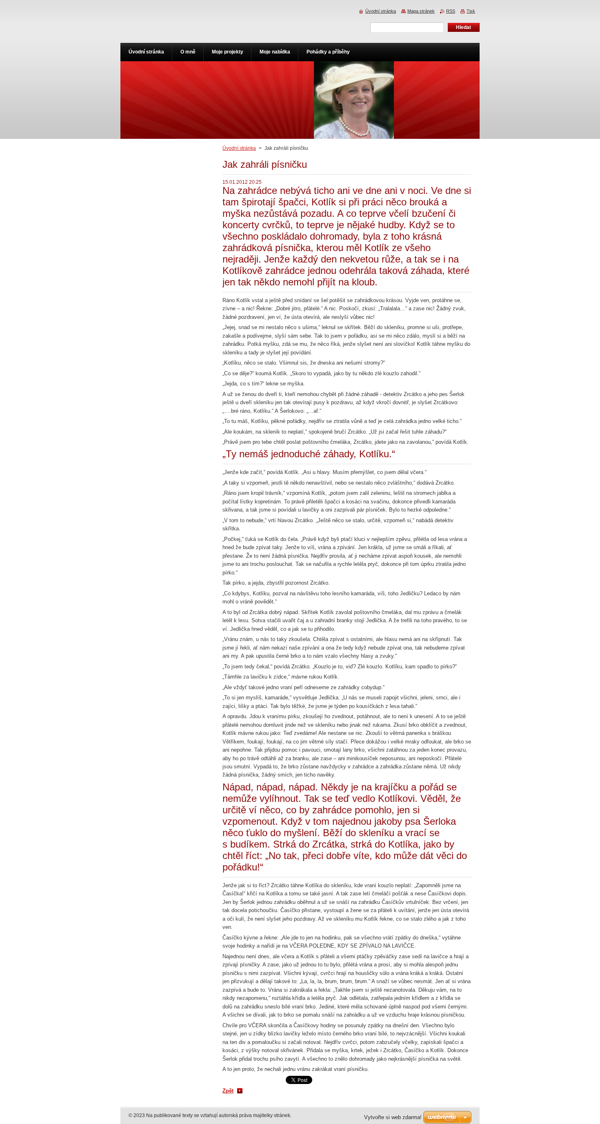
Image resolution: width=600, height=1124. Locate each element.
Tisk (471, 11)
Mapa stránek (421, 11)
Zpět (227, 1091)
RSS (450, 11)
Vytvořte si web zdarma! (393, 1117)
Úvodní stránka (239, 148)
